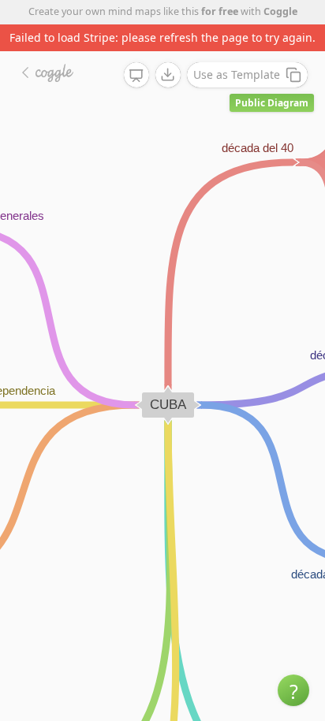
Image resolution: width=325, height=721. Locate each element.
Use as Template (236, 74)
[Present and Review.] (136, 75)
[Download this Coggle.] (168, 74)
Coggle (280, 11)
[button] (293, 690)
